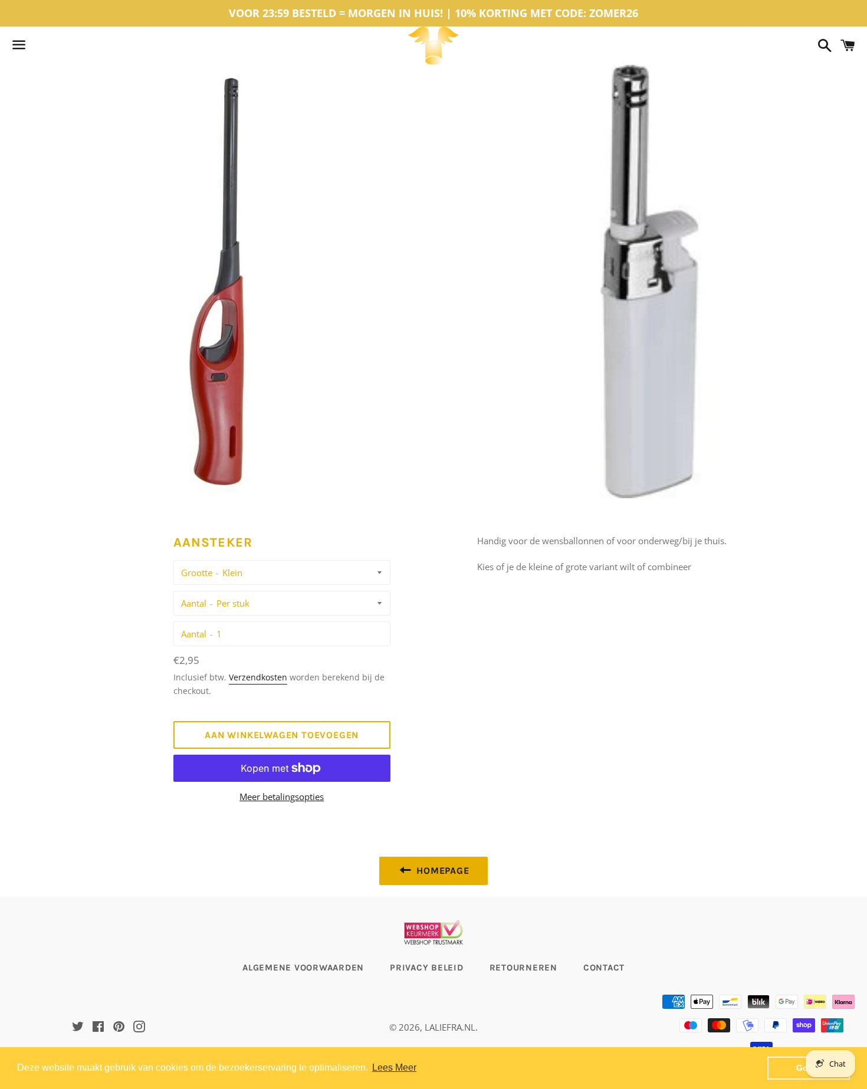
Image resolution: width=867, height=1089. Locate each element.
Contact (604, 967)
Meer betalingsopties (281, 796)
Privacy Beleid (427, 967)
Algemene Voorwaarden (303, 967)
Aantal (193, 603)
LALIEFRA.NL (450, 1027)
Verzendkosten (258, 677)
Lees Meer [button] (394, 1067)
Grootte (196, 572)
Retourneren (523, 967)
